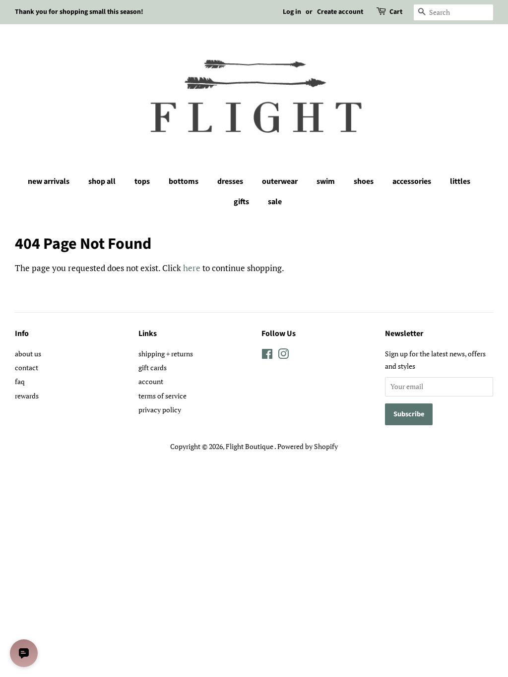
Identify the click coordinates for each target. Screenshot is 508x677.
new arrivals (48, 181)
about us (28, 353)
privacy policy (159, 409)
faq (20, 381)
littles (460, 181)
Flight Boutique (250, 446)
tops (142, 181)
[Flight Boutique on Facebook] (267, 355)
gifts (241, 201)
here (191, 268)
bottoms (183, 181)
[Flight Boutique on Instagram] (283, 355)
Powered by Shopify (307, 446)
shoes (364, 181)
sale (275, 201)
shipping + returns (165, 353)
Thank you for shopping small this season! (79, 12)
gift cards (152, 367)
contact (26, 367)
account (150, 381)
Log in (292, 12)
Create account (340, 12)
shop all (102, 181)
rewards (27, 395)
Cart (395, 12)
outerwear (280, 181)
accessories (411, 181)
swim (326, 181)
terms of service (162, 395)
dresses (230, 181)
